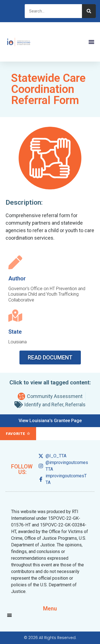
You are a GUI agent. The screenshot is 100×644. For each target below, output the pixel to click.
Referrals (75, 404)
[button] (91, 42)
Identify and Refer (43, 404)
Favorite (16, 434)
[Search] (89, 11)
